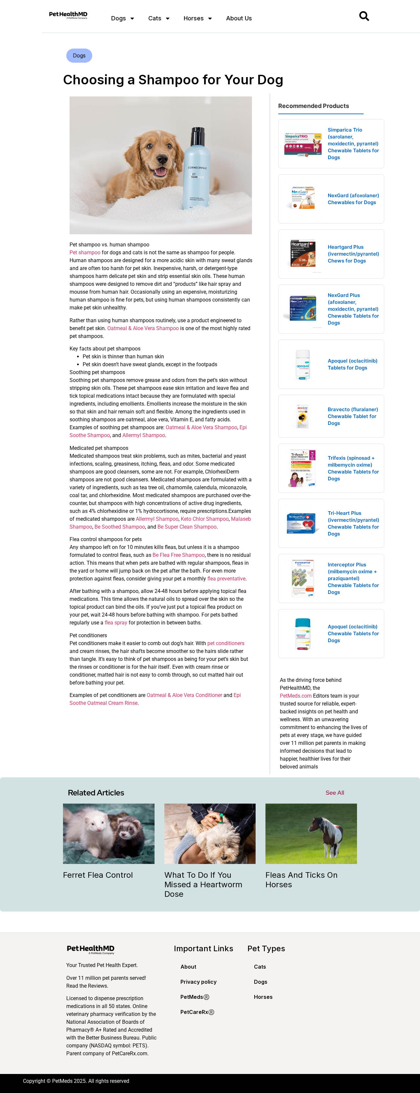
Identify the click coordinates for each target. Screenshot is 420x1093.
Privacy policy (198, 981)
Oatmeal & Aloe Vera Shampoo (143, 328)
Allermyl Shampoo (143, 435)
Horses (194, 18)
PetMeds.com (296, 696)
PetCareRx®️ (197, 1012)
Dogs (118, 18)
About (188, 966)
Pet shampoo (85, 252)
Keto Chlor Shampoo (205, 519)
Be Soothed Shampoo (119, 527)
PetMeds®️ (195, 997)
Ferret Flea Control (98, 875)
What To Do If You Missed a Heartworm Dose (203, 884)
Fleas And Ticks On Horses (301, 879)
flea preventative (226, 579)
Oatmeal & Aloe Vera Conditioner (184, 695)
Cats (154, 18)
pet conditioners (225, 643)
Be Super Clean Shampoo (187, 527)
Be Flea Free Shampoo (179, 555)
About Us (239, 18)
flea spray (116, 623)
